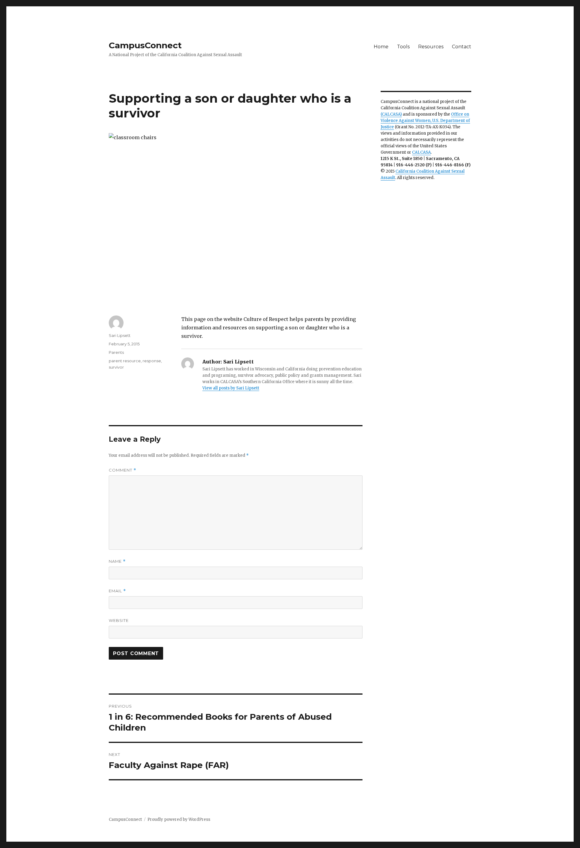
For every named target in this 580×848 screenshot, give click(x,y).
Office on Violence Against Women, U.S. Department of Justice (425, 121)
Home (381, 47)
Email (117, 591)
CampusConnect (145, 45)
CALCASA (421, 152)
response (152, 360)
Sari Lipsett (119, 335)
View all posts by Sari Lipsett (230, 388)
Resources (430, 47)
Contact (461, 47)
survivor (116, 367)
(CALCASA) (391, 114)
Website (119, 620)
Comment (122, 470)
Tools (403, 47)
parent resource (125, 360)
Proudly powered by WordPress (178, 819)
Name (117, 561)
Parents (116, 352)
